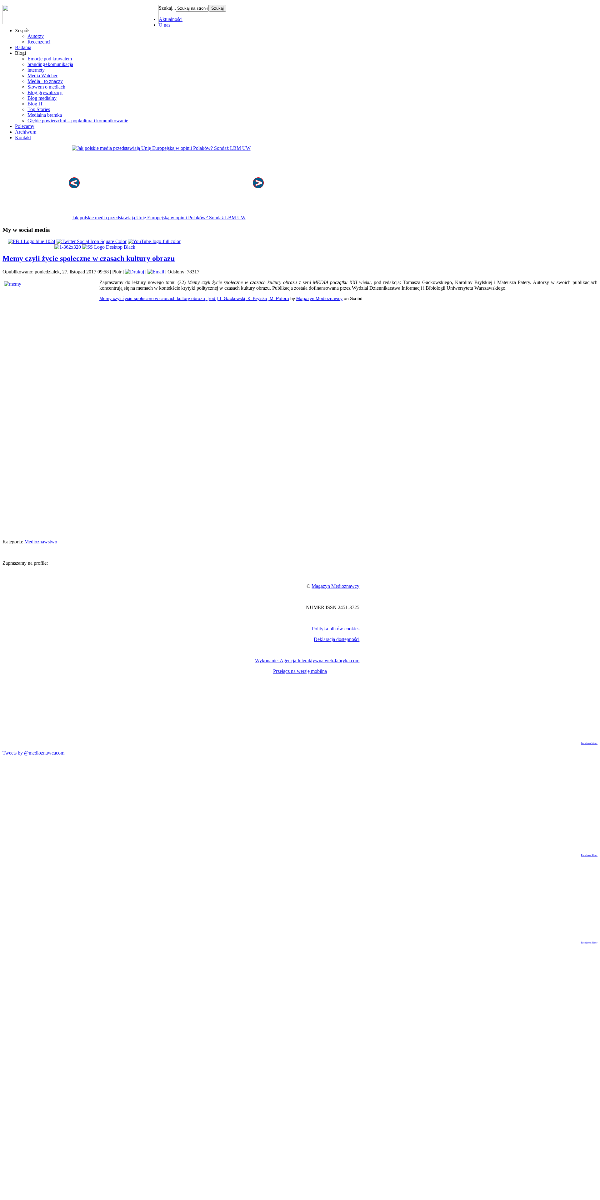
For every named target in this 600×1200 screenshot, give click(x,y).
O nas (164, 25)
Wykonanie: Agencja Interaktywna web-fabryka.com (307, 660)
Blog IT (35, 103)
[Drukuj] (134, 271)
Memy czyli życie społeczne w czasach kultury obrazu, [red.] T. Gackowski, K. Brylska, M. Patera (194, 298)
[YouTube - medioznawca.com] (154, 241)
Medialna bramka (45, 115)
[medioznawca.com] (31, 241)
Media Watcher (43, 75)
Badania (23, 47)
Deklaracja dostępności (336, 639)
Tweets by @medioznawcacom (33, 752)
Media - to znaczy (45, 81)
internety (36, 70)
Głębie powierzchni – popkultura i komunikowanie (78, 120)
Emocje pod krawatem (50, 58)
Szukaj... (167, 8)
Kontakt (23, 137)
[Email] (156, 271)
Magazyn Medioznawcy (319, 298)
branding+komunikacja (50, 64)
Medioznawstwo (40, 541)
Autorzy (36, 36)
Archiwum (25, 132)
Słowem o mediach (46, 86)
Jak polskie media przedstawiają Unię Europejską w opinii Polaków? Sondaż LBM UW (159, 217)
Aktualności (170, 19)
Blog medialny (42, 98)
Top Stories (39, 109)
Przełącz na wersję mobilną (300, 671)
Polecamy (24, 126)
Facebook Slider (589, 743)
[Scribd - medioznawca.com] (67, 247)
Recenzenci (39, 41)
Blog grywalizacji (45, 92)
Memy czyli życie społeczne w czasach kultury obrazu (88, 258)
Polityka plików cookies (335, 628)
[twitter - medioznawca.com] (92, 241)
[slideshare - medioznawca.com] (108, 247)
